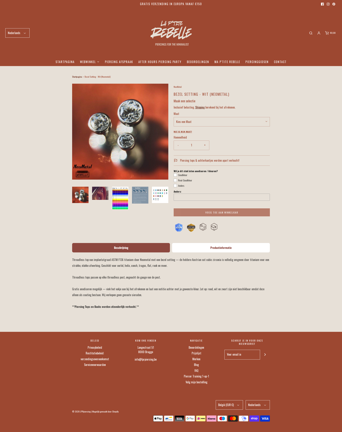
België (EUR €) (226, 405)
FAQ (196, 370)
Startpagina (65, 62)
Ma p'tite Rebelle (227, 62)
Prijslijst (196, 353)
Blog (196, 365)
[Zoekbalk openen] (311, 33)
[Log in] (319, 33)
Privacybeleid (95, 347)
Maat (176, 114)
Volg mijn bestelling (196, 382)
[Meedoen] (265, 355)
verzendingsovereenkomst (95, 359)
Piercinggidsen (257, 62)
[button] (80, 195)
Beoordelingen (198, 62)
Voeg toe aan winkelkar (221, 212)
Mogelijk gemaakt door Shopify (105, 411)
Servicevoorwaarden (95, 365)
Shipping (200, 107)
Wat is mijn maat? (183, 131)
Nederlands (14, 33)
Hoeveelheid (180, 137)
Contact (280, 62)
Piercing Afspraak (119, 62)
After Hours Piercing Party (160, 62)
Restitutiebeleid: (95, 353)
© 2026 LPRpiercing (81, 411)
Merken (196, 359)
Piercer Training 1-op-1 (196, 376)
